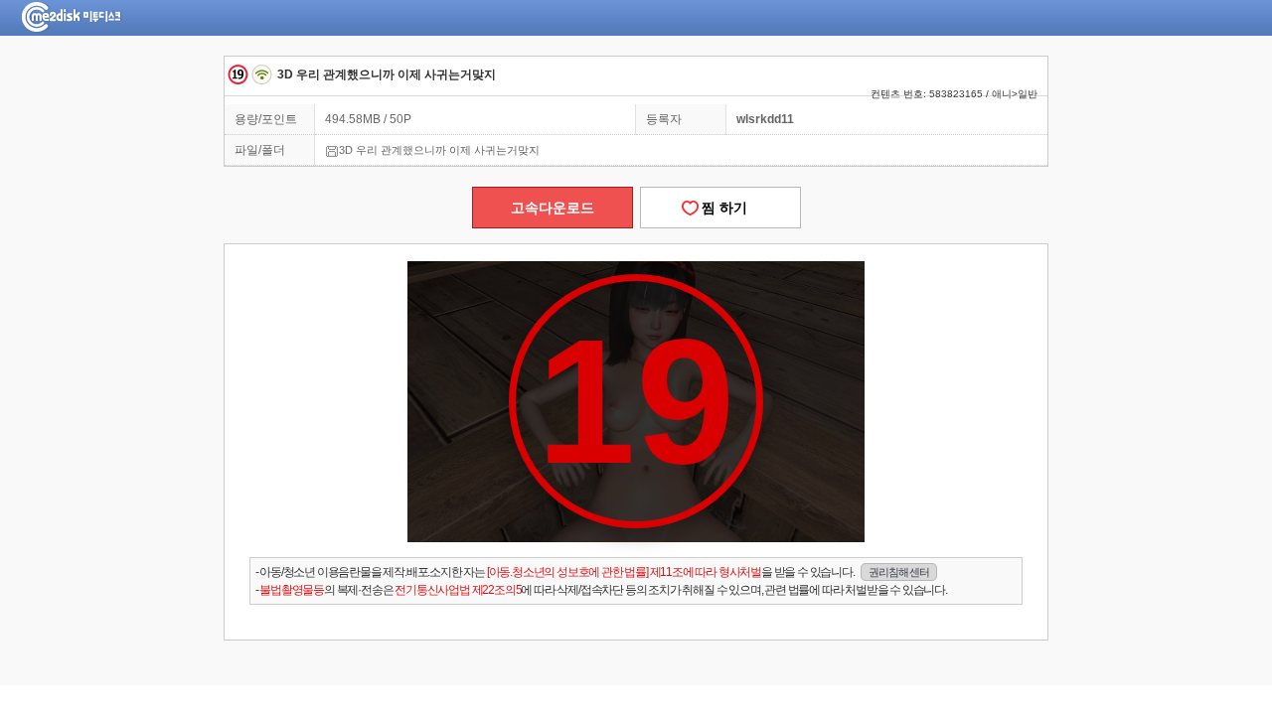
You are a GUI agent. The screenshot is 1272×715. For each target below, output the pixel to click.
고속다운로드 (552, 207)
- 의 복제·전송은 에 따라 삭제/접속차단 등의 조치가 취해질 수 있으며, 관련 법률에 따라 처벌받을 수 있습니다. (601, 590)
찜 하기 (720, 207)
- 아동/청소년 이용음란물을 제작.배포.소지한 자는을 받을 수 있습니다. (592, 572)
